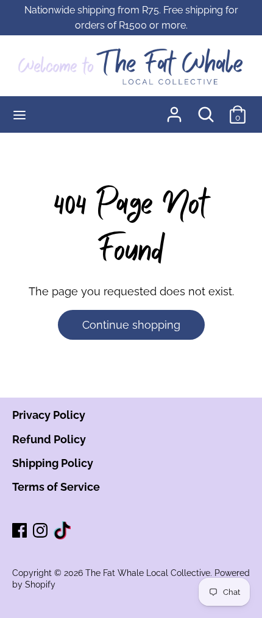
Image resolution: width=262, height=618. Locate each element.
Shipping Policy (52, 463)
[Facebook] (20, 531)
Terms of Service (56, 486)
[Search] (206, 110)
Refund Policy (49, 439)
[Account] (174, 110)
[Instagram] (41, 531)
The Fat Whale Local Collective (147, 573)
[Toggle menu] (19, 114)
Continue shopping (131, 324)
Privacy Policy (48, 415)
